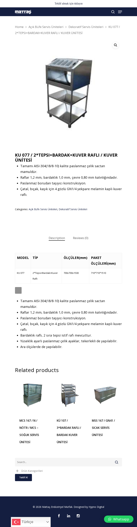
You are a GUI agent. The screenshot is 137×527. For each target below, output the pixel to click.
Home (19, 27)
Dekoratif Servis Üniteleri (85, 27)
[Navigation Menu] (120, 12)
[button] (118, 519)
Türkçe (27, 522)
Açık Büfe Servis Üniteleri (46, 27)
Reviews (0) (80, 238)
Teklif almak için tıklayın (69, 3)
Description (57, 238)
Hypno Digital (96, 507)
